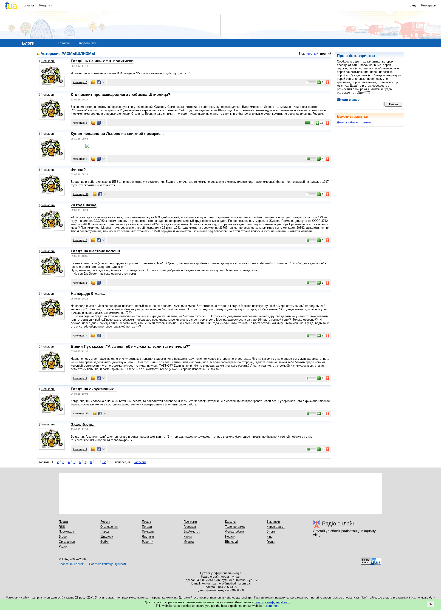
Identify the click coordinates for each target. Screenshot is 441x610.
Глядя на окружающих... (94, 389)
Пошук (146, 521)
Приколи (148, 531)
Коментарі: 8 (80, 122)
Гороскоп (190, 526)
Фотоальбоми (234, 531)
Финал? (78, 170)
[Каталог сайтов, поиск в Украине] (371, 559)
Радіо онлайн (339, 523)
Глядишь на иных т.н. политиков (102, 61)
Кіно (269, 536)
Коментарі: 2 (80, 240)
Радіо (63, 546)
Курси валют (276, 526)
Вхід (413, 5)
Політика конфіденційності (107, 564)
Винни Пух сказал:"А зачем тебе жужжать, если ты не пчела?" (130, 346)
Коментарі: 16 (80, 194)
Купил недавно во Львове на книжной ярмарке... (117, 133)
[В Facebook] (99, 82)
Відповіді (231, 541)
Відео (63, 536)
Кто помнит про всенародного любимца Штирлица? (120, 94)
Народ (104, 531)
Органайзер (67, 541)
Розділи (44, 5)
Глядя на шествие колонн (95, 251)
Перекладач (67, 531)
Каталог (230, 521)
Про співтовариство (356, 56)
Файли (104, 541)
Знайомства (192, 531)
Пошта (63, 521)
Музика (189, 541)
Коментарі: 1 (80, 282)
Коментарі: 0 (80, 82)
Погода (147, 526)
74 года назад (83, 205)
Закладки (273, 521)
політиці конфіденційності (272, 602)
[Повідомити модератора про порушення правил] (327, 82)
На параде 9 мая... (88, 293)
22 (104, 462)
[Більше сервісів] (103, 82)
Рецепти (147, 541)
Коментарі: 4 (80, 158)
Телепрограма (235, 526)
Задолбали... (83, 424)
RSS (62, 526)
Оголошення (109, 526)
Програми (190, 521)
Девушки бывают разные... (355, 122)
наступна (140, 462)
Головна (28, 5)
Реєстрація (428, 5)
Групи (270, 541)
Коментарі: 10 (80, 413)
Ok (431, 604)
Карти (188, 536)
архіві (356, 99)
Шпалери (106, 536)
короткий (312, 53)
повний (325, 53)
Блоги (271, 531)
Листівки (148, 536)
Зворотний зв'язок (71, 564)
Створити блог (86, 43)
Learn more (271, 605)
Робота (105, 521)
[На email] (93, 82)
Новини (230, 536)
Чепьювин (48, 61)
